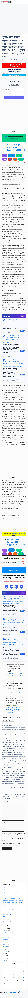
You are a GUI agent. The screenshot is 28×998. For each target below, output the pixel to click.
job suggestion (7, 914)
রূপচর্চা (4, 949)
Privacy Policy (14, 993)
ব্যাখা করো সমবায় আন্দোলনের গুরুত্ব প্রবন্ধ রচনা (11, 779)
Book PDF (5, 912)
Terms (4, 993)
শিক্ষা (5, 725)
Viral (4, 916)
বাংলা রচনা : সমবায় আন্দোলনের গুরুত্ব (17, 777)
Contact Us (24, 992)
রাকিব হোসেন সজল (16, 533)
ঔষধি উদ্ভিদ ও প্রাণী (6, 933)
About (20, 992)
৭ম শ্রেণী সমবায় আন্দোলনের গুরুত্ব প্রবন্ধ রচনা (14, 742)
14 (20, 974)
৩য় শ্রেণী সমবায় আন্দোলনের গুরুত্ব (8, 740)
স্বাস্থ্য (4, 960)
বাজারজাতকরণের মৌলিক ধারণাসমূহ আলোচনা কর (12, 898)
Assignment (6, 909)
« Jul (4, 987)
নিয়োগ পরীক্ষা (5, 942)
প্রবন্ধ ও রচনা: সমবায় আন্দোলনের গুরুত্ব (16, 773)
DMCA (8, 993)
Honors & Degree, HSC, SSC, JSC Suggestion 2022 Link (16, 147)
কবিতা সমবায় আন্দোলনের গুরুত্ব (13, 763)
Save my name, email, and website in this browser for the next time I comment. (14, 834)
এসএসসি (4, 930)
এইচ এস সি (5, 928)
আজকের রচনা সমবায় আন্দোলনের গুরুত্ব (13, 757)
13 (17, 974)
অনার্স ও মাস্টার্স (5, 921)
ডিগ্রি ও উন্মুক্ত (5, 939)
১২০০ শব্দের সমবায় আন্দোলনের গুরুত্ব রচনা (18, 732)
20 (17, 977)
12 (14, 974)
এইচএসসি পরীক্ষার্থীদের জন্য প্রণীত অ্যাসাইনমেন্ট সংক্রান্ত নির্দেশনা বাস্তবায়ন (13, 759)
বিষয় (6, 137)
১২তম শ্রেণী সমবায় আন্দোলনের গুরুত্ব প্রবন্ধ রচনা (11, 734)
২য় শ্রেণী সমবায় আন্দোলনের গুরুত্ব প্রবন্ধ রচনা (16, 738)
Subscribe (14, 97)
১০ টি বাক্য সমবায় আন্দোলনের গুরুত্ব (10, 727)
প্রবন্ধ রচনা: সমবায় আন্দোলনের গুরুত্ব (9, 775)
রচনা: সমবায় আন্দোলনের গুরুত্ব (18, 781)
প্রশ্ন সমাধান (5, 946)
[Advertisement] (14, 19)
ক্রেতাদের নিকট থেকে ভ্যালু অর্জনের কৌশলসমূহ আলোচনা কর (14, 896)
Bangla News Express (22, 991)
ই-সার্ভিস (4, 923)
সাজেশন (4, 956)
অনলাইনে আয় (5, 919)
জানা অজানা (5, 937)
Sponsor (19, 993)
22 (23, 977)
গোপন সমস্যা (5, 935)
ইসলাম (4, 926)
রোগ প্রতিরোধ (5, 951)
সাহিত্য (4, 958)
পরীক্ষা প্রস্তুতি (9, 725)
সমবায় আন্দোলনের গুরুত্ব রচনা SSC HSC (10, 783)
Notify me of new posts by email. (12, 843)
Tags (23, 993)
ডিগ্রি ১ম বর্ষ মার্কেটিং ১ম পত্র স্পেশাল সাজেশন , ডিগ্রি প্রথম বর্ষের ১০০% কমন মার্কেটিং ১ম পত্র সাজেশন (14, 675)
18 (10, 977)
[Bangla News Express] (6, 2)
